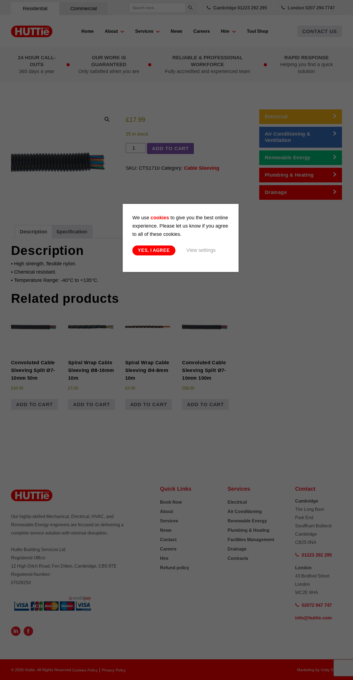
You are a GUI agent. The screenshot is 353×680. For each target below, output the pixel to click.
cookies (160, 217)
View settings (201, 250)
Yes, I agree (154, 250)
